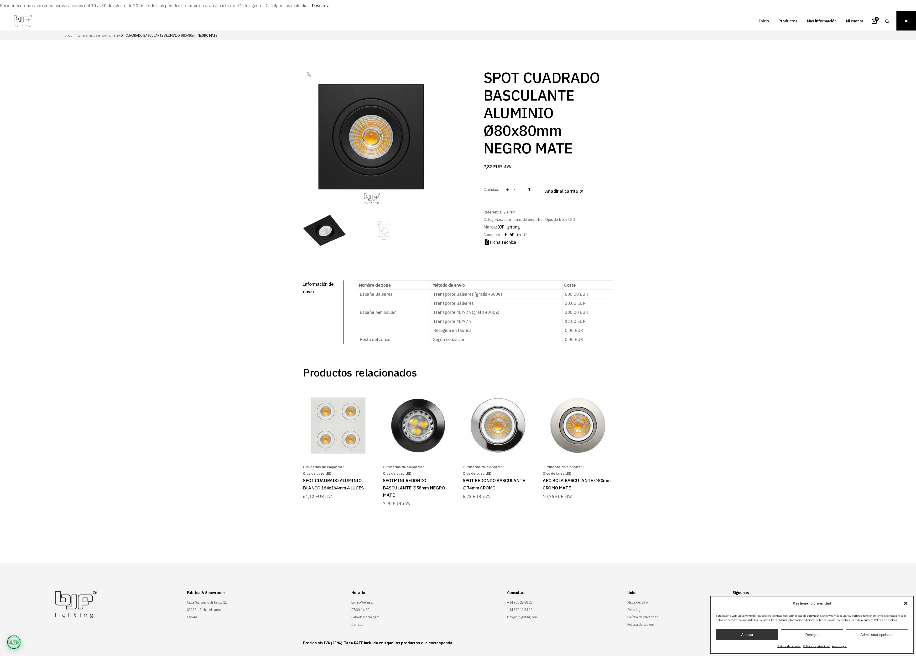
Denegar (812, 635)
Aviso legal (635, 610)
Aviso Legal (839, 646)
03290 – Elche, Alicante (204, 610)
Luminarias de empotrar (524, 219)
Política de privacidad (816, 646)
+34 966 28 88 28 (519, 602)
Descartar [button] (321, 5)
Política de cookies (789, 646)
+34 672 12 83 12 (519, 610)
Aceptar (747, 635)
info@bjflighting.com (522, 617)
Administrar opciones (876, 635)
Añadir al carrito (561, 191)
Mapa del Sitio (637, 602)
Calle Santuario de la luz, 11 (207, 602)
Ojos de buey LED (560, 219)
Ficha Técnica (503, 242)
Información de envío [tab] (318, 287)
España (192, 617)
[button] (905, 603)
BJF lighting (508, 227)
